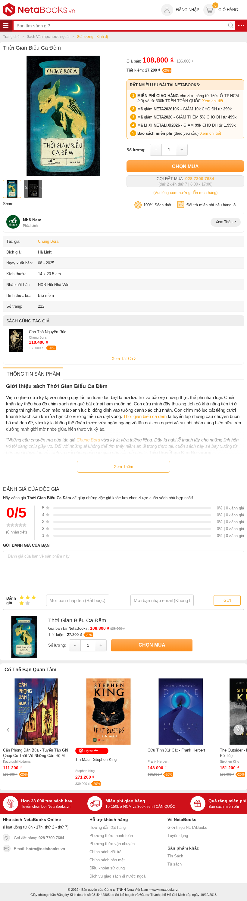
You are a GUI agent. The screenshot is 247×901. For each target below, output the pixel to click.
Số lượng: (136, 150)
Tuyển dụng (177, 835)
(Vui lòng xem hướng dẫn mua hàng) (185, 192)
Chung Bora (48, 241)
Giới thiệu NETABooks (187, 827)
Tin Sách (175, 856)
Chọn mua (185, 166)
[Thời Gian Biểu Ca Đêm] (63, 174)
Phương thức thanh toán (111, 835)
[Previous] (8, 729)
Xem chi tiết (212, 101)
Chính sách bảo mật (107, 860)
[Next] (238, 729)
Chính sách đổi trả (105, 852)
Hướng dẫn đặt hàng (107, 827)
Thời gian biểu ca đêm (145, 416)
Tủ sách (174, 864)
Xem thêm (225, 222)
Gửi (227, 600)
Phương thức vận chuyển (112, 843)
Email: (39, 849)
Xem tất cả (123, 358)
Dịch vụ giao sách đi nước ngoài (117, 876)
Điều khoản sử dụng (107, 868)
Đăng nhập (187, 10)
